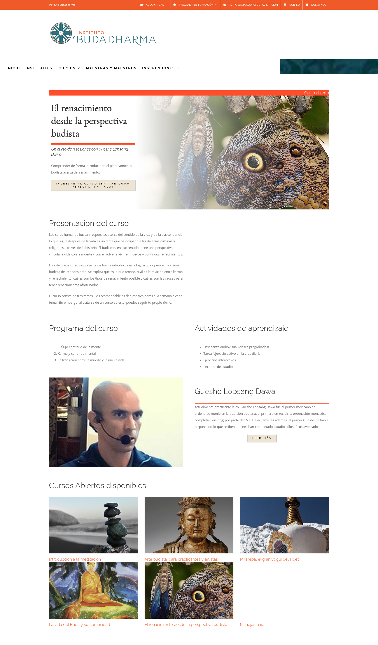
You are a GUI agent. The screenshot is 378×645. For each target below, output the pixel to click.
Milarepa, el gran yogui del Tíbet (269, 559)
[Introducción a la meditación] (93, 525)
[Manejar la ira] (284, 590)
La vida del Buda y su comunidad (79, 624)
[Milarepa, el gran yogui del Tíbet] (284, 525)
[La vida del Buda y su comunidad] (93, 590)
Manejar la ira (252, 624)
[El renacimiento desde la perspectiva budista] (189, 590)
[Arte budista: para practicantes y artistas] (189, 525)
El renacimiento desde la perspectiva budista (186, 624)
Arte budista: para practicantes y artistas (181, 559)
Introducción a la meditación (75, 559)
